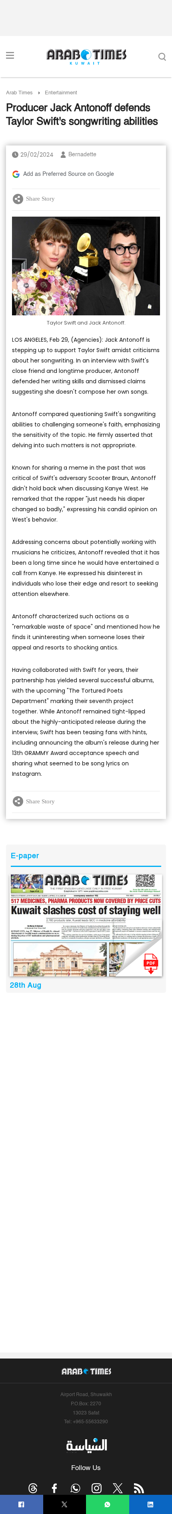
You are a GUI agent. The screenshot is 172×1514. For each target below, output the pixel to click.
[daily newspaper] (86, 925)
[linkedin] (151, 1505)
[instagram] (97, 1488)
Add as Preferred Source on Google (68, 174)
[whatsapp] (107, 1505)
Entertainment (61, 93)
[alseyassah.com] (86, 1445)
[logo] (86, 57)
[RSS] (139, 1488)
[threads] (33, 1488)
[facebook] (21, 1505)
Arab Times (19, 93)
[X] (65, 1505)
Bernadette (82, 154)
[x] (118, 1488)
